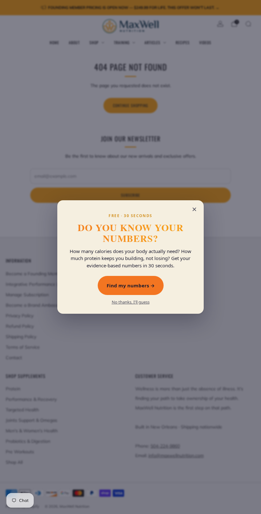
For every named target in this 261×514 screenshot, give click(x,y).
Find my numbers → (131, 285)
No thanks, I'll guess (131, 302)
